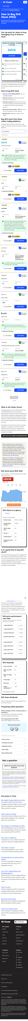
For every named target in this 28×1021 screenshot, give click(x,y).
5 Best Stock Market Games (9, 909)
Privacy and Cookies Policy (7, 778)
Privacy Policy (5, 786)
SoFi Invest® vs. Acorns (8, 847)
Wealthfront (4, 374)
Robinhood (4, 278)
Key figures (7, 513)
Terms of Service (13, 786)
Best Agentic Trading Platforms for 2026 (13, 800)
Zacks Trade (4, 297)
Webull (3, 211)
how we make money (13, 455)
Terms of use (4, 978)
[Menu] (2, 2)
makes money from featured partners (11, 9)
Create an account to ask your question (14, 766)
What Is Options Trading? (8, 814)
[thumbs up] (11, 728)
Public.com (4, 316)
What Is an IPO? (6, 887)
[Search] (18, 2)
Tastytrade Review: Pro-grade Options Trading (12, 858)
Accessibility (4, 986)
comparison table (7, 95)
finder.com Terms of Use (19, 778)
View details (8, 170)
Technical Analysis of (10, 601)
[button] (14, 739)
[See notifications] (21, 2)
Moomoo (3, 251)
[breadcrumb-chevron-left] (2, 6)
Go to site (20, 170)
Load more (14, 397)
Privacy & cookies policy (6, 982)
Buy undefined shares (14, 504)
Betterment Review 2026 (8, 899)
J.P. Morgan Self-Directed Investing (10, 345)
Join (25, 2)
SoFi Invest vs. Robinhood (8, 837)
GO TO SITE (12, 55)
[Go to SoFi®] (12, 50)
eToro (2, 183)
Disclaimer (17, 79)
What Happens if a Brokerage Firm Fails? (13, 826)
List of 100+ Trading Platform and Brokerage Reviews (11, 872)
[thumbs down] (16, 728)
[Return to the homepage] (7, 2)
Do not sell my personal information (9, 990)
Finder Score (6, 410)
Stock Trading (6, 6)
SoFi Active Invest (6, 145)
